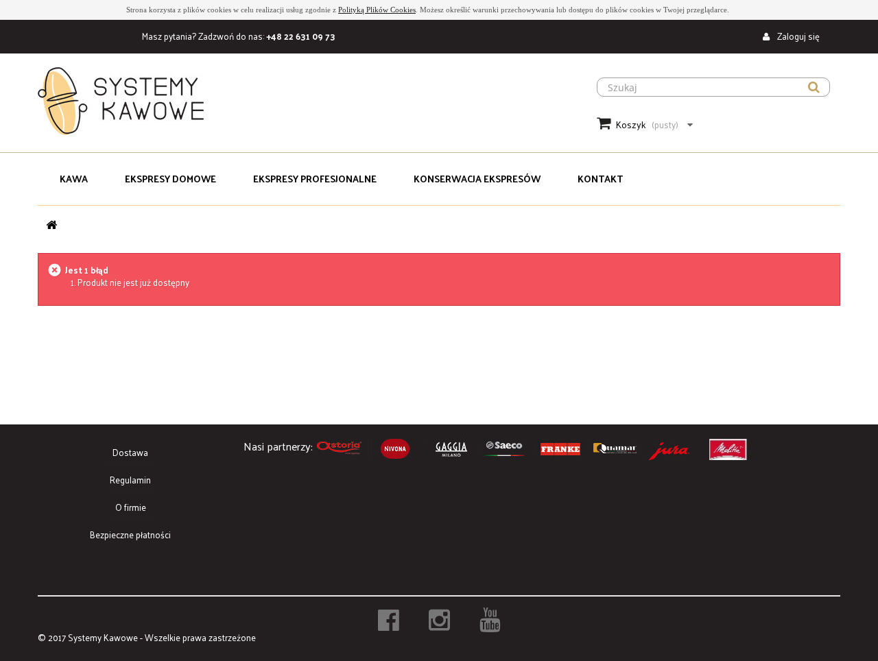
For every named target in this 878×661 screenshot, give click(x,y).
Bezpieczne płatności (130, 534)
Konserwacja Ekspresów (477, 178)
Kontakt (600, 178)
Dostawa (130, 452)
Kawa (74, 178)
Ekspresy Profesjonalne (315, 178)
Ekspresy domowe (170, 178)
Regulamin (130, 480)
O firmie (130, 507)
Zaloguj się (797, 36)
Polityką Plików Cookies (377, 9)
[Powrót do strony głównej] (51, 224)
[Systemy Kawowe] (302, 101)
